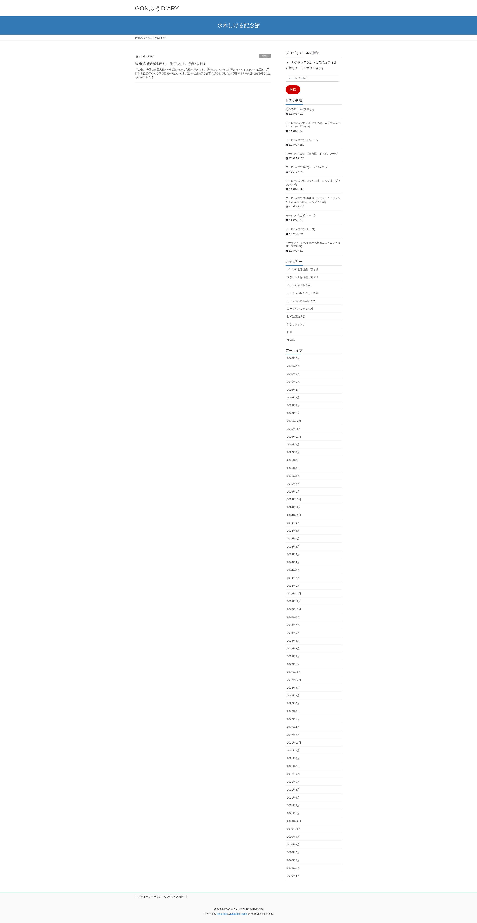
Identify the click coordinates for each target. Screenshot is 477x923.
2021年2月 (293, 805)
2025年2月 (293, 483)
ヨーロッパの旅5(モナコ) (300, 229)
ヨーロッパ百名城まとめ (301, 300)
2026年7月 (293, 366)
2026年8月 (293, 358)
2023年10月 (294, 609)
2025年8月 (293, 452)
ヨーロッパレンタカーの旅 (302, 292)
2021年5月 (293, 781)
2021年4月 (293, 789)
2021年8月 (293, 758)
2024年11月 (294, 507)
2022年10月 (294, 679)
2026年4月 (293, 389)
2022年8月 (293, 695)
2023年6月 (293, 632)
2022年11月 (294, 671)
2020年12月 (294, 821)
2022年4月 (293, 726)
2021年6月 (293, 773)
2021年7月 (293, 766)
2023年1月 (293, 664)
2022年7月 (293, 703)
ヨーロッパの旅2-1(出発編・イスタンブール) (312, 153)
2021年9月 (293, 750)
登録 (293, 89)
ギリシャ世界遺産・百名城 (302, 269)
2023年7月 (293, 624)
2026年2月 (293, 405)
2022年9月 (293, 687)
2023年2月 (293, 656)
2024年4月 (293, 562)
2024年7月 (293, 538)
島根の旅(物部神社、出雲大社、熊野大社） (171, 63)
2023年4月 (293, 648)
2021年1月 (293, 813)
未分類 (265, 56)
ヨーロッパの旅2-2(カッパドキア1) (306, 167)
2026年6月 (293, 373)
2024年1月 (293, 585)
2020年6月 (293, 860)
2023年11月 (294, 601)
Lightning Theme (238, 914)
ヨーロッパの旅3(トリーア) (302, 139)
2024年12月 (294, 499)
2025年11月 (294, 428)
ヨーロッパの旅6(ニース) (300, 215)
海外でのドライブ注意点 (300, 109)
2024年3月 (293, 570)
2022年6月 (293, 711)
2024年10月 (294, 515)
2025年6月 (293, 468)
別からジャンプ (296, 324)
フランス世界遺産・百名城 (302, 277)
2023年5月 (293, 640)
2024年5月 (293, 554)
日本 (289, 332)
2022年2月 (293, 734)
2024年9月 (293, 522)
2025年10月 (294, 436)
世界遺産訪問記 (296, 316)
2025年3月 (293, 475)
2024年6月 (293, 546)
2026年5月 (293, 381)
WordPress (222, 914)
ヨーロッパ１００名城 (300, 308)
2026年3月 (293, 397)
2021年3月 (293, 797)
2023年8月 (293, 617)
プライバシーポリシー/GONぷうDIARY (161, 896)
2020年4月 (293, 875)
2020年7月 (293, 852)
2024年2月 (293, 577)
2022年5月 (293, 719)
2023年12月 (294, 593)
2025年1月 (293, 491)
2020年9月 (293, 836)
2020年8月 (293, 844)
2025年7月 (293, 460)
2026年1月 (293, 413)
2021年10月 (294, 742)
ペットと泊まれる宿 (298, 285)
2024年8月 (293, 530)
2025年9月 (293, 444)
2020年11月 (294, 828)
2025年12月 (294, 420)
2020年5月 (293, 868)
